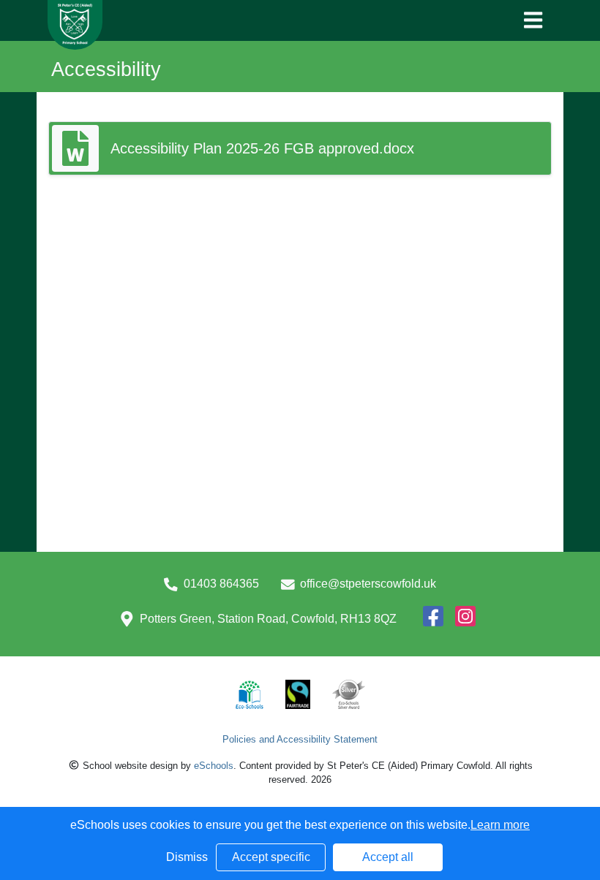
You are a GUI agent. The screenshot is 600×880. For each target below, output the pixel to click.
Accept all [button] (387, 857)
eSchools (213, 765)
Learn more (500, 825)
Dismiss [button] (187, 857)
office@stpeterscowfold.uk (368, 583)
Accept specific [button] (271, 857)
